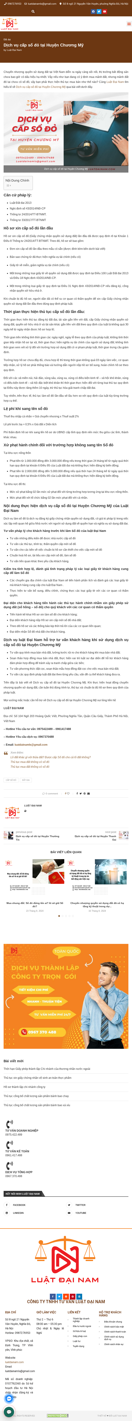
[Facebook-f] (53, 1297)
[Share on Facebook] (77, 793)
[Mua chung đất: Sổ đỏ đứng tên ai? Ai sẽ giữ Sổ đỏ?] (34, 879)
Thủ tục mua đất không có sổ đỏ (29, 761)
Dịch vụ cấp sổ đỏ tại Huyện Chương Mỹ (41, 86)
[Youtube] (104, 11)
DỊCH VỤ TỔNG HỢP (18, 1172)
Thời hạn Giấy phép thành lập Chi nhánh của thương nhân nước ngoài (47, 1068)
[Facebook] (93, 11)
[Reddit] (66, 1297)
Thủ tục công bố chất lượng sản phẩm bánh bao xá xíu (37, 1105)
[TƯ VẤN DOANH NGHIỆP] (9, 1124)
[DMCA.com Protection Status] (57, 1415)
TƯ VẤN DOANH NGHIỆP (21, 1130)
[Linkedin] (79, 1297)
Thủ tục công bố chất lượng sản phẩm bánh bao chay (36, 1096)
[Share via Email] (88, 793)
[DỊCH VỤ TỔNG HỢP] (9, 1165)
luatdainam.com (14, 1362)
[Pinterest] (73, 1297)
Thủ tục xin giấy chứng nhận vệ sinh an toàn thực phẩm (37, 1077)
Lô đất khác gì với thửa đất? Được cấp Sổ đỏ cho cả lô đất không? (50, 757)
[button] (33, 11)
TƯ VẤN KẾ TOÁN (17, 1151)
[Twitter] (99, 11)
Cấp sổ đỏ (11, 780)
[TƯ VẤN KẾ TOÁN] (9, 1145)
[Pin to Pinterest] (85, 793)
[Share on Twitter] (81, 793)
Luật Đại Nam (14, 50)
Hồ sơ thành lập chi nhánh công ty (24, 1086)
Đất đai (7, 39)
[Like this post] (70, 793)
